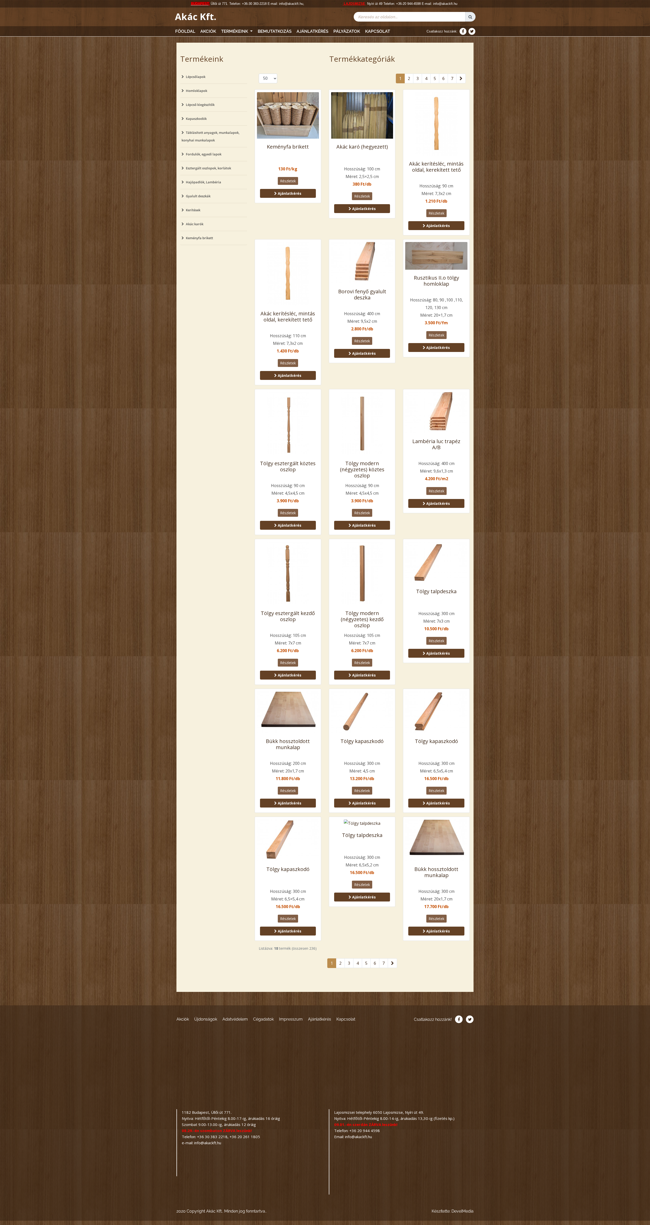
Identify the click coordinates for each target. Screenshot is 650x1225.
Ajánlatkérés (312, 31)
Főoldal (185, 31)
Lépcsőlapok (195, 76)
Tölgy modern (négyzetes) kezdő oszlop (362, 619)
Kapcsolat (377, 31)
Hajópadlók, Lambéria (203, 182)
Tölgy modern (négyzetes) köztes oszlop (362, 469)
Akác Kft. (195, 16)
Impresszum (291, 1019)
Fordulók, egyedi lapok (203, 154)
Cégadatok (263, 1019)
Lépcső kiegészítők (200, 104)
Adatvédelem (235, 1019)
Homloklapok (196, 90)
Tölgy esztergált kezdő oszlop (288, 616)
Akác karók (194, 224)
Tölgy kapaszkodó (362, 741)
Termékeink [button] (235, 31)
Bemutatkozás (274, 31)
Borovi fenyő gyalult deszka (362, 294)
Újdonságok (205, 1019)
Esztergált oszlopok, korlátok (208, 168)
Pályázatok (346, 31)
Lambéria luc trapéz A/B (436, 444)
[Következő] (461, 78)
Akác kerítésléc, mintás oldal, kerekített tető (436, 166)
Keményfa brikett (199, 238)
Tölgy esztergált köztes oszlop (288, 466)
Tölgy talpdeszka (436, 591)
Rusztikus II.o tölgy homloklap (436, 280)
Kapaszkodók (196, 118)
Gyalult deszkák (198, 196)
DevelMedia (462, 1211)
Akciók (208, 31)
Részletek (288, 181)
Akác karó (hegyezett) (362, 146)
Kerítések (193, 210)
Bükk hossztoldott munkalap (288, 744)
